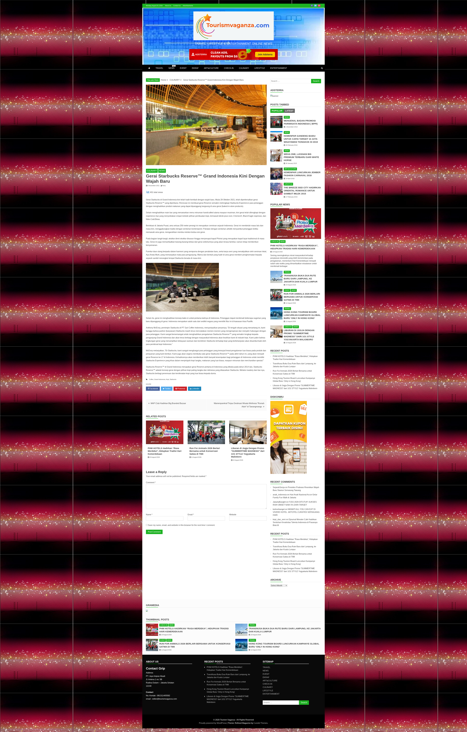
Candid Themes (261, 723)
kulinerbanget (279, 509)
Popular (277, 111)
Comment (151, 482)
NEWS (172, 67)
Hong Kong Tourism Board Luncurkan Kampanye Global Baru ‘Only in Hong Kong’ (302, 315)
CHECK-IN (229, 68)
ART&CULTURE (211, 68)
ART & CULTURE (290, 169)
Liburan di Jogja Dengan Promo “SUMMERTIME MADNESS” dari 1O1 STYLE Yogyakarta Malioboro (228, 699)
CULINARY (244, 68)
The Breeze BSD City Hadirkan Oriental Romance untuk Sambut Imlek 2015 (302, 190)
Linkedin (195, 389)
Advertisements (188, 6)
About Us (168, 6)
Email (191, 515)
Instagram (319, 5)
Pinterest (181, 389)
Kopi (167, 379)
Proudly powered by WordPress (213, 723)
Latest (289, 111)
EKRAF (195, 68)
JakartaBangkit (279, 502)
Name (149, 515)
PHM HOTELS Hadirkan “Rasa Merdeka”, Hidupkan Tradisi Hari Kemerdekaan (164, 451)
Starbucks (173, 379)
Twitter (315, 5)
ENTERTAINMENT (278, 68)
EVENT (183, 68)
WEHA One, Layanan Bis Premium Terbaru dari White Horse (301, 157)
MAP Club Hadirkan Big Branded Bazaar (168, 403)
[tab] (277, 111)
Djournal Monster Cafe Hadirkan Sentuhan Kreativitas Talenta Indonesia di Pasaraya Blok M (295, 522)
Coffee (151, 379)
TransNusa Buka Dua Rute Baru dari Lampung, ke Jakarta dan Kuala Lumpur (300, 278)
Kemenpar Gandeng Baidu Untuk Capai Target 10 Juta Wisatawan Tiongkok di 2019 (301, 139)
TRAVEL (159, 68)
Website (232, 515)
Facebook (312, 5)
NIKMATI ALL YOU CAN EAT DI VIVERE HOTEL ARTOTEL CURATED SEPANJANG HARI (296, 512)
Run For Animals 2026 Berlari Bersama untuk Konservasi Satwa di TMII (204, 451)
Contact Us (177, 6)
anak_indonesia (280, 495)
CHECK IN (274, 241)
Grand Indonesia (159, 379)
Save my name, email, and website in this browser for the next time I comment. (181, 525)
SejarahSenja (279, 487)
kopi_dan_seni (279, 519)
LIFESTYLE (259, 68)
